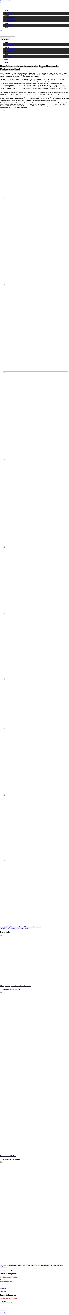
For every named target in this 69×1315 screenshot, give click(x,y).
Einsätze (9, 13)
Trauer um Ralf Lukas (8, 1156)
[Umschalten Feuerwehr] (68, 47)
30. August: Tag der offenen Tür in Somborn (15, 986)
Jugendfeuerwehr (11, 18)
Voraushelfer (10, 21)
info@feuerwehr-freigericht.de (8, 1281)
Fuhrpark (9, 26)
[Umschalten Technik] (68, 54)
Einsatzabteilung (11, 17)
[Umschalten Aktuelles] (68, 42)
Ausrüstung (10, 24)
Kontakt (6, 27)
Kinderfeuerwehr (11, 20)
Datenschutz (3, 1291)
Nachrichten (10, 12)
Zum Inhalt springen (5, 0)
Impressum (3, 1288)
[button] (9, 11)
